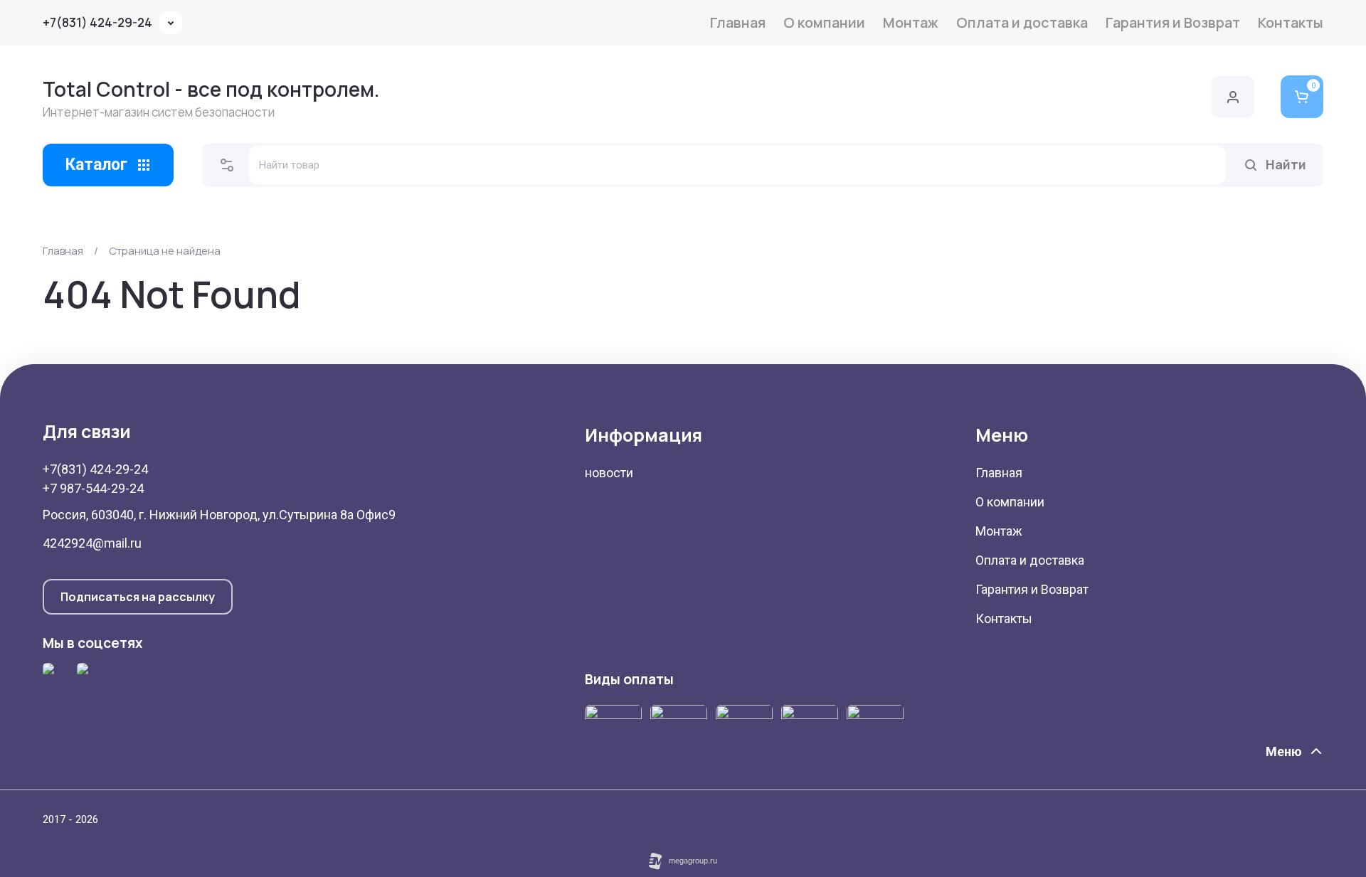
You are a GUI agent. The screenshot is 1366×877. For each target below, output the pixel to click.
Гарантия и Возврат (1173, 22)
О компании (824, 22)
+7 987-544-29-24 (93, 488)
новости (609, 472)
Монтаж (910, 22)
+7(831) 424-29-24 (97, 22)
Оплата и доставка (1022, 22)
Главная (738, 22)
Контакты (1290, 22)
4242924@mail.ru (92, 543)
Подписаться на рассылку (137, 597)
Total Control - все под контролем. (211, 88)
